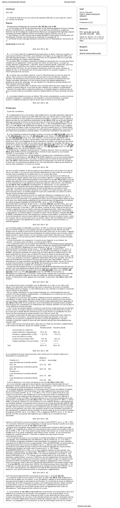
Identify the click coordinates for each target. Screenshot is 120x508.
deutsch (89, 14)
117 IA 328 (87, 32)
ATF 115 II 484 (47, 270)
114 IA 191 (95, 32)
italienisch (83, 16)
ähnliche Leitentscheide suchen (90, 53)
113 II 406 (90, 34)
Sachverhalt (84, 19)
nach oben (87, 506)
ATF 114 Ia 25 (16, 136)
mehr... (98, 34)
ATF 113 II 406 (17, 138)
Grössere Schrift (69, 2)
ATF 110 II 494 (31, 272)
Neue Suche (84, 50)
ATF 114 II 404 (63, 136)
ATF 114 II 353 (30, 146)
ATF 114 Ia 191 (38, 136)
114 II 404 (83, 34)
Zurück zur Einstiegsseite (10, 2)
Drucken (23, 2)
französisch (96, 14)
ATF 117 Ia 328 (60, 134)
